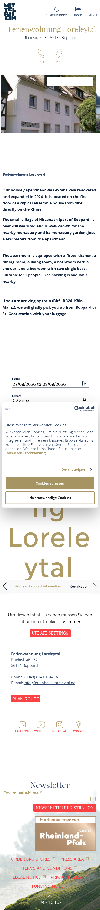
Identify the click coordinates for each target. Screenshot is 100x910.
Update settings (50, 633)
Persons (16, 396)
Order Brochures (31, 859)
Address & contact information (38, 586)
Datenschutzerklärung (25, 452)
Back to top (50, 902)
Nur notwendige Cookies (50, 497)
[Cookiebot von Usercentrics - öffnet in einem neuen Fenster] (74, 409)
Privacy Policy (67, 877)
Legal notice (27, 877)
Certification (79, 586)
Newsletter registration (65, 807)
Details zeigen (73, 469)
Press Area (72, 859)
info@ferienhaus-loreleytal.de (49, 682)
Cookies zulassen (50, 483)
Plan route (25, 698)
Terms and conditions (47, 868)
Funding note (48, 886)
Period (16, 379)
